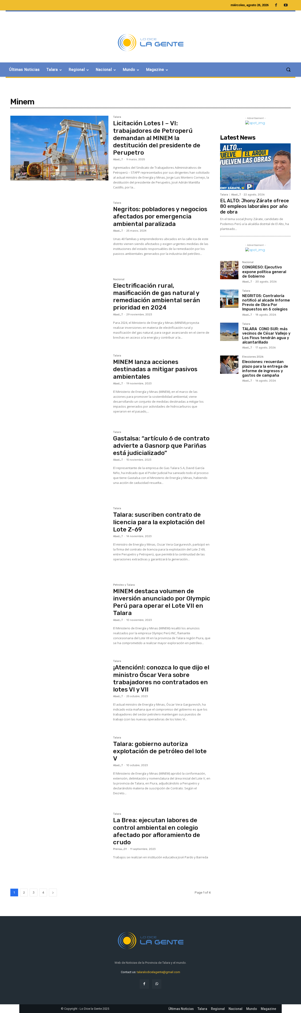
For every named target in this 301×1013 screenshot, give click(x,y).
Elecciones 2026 (252, 357)
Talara (117, 117)
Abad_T (118, 159)
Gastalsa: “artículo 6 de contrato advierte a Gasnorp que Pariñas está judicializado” (161, 446)
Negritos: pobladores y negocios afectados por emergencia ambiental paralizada (160, 216)
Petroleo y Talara (124, 585)
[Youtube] (286, 5)
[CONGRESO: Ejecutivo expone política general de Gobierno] (229, 270)
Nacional (118, 279)
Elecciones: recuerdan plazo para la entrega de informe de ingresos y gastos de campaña (265, 368)
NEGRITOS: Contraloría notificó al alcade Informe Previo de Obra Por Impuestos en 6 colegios (266, 303)
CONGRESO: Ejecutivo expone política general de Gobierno (264, 271)
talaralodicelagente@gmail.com (158, 972)
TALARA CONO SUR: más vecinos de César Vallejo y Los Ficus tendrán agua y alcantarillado (266, 336)
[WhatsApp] (156, 984)
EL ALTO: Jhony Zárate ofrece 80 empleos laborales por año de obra (254, 206)
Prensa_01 (120, 849)
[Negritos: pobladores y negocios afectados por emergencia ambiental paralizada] (59, 234)
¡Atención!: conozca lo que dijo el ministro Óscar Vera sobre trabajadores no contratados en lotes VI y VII (161, 678)
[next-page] (53, 892)
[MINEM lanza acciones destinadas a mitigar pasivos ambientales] (59, 386)
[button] (288, 69)
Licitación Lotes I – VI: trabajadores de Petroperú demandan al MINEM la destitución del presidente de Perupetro (156, 138)
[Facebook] (144, 984)
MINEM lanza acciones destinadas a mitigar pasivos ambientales (155, 369)
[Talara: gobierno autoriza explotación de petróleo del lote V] (59, 768)
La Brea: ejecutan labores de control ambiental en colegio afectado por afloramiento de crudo (156, 831)
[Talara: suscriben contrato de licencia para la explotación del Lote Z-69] (59, 539)
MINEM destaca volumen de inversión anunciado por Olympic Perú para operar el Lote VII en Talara (161, 602)
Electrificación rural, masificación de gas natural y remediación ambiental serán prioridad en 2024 (156, 296)
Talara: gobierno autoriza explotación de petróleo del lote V (160, 751)
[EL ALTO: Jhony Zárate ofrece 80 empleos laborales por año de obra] (255, 166)
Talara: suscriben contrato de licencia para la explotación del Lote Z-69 (159, 522)
